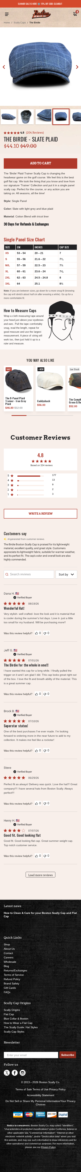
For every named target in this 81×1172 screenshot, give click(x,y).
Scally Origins (12, 1009)
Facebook (15, 1073)
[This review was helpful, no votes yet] (36, 632)
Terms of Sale (23, 1089)
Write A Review (41, 513)
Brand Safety (11, 983)
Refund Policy (12, 979)
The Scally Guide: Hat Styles (21, 1027)
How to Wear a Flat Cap (18, 1022)
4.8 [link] (22, 132)
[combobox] (66, 574)
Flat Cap (9, 1014)
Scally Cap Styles (14, 1031)
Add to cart (40, 163)
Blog (6, 966)
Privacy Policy (57, 1089)
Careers (8, 957)
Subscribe (67, 1055)
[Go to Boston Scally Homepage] (41, 14)
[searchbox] (29, 574)
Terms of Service (14, 974)
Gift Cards (10, 987)
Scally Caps (20, 22)
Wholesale (10, 961)
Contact (8, 953)
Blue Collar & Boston (16, 1018)
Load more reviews (40, 875)
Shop (7, 944)
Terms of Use (40, 1089)
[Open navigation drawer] (7, 14)
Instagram (23, 1073)
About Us (9, 948)
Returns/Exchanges (15, 970)
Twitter (7, 1073)
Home (7, 22)
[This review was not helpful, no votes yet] (45, 633)
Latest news (12, 906)
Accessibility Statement (40, 1095)
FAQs (7, 992)
